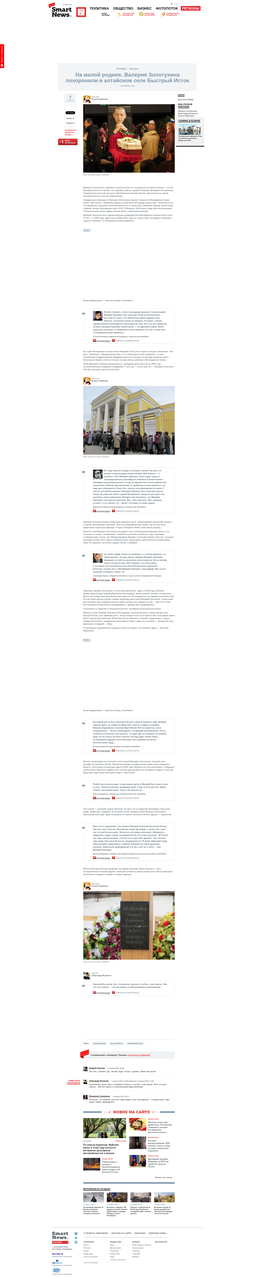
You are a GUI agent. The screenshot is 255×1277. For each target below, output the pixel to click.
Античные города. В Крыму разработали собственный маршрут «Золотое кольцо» (163, 1210)
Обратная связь (157, 1233)
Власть (86, 1245)
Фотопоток (167, 8)
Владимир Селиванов (99, 1096)
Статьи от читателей (117, 1259)
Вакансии (140, 1233)
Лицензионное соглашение (62, 1256)
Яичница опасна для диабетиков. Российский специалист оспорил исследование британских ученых (160, 1127)
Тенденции (136, 1254)
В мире (86, 1251)
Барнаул (134, 69)
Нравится (70, 118)
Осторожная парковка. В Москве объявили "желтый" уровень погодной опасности (93, 1210)
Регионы (190, 8)
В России (87, 1248)
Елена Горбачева (100, 99)
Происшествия (115, 1248)
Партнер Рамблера (91, 1262)
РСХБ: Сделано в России (141, 1245)
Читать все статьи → (165, 1177)
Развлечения (115, 1254)
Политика (99, 8)
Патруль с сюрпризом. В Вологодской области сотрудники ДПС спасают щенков (140, 1210)
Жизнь (112, 1245)
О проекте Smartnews (96, 1233)
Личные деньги (138, 1248)
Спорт (112, 1257)
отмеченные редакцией (139, 1055)
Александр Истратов (101, 975)
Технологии (114, 1251)
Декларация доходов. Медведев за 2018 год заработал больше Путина (158, 1163)
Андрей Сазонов (97, 1068)
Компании (136, 1251)
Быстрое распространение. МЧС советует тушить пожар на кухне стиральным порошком (159, 1146)
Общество (123, 8)
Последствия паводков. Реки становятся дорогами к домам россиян (190, 138)
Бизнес (144, 8)
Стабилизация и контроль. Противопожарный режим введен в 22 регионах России (111, 1167)
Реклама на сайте (121, 1233)
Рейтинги (135, 1257)
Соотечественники (91, 1257)
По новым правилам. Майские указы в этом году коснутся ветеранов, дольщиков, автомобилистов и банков (101, 1149)
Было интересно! (68, 142)
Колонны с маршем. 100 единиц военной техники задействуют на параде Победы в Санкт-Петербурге (117, 1211)
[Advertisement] (127, 39)
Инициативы (88, 1254)
